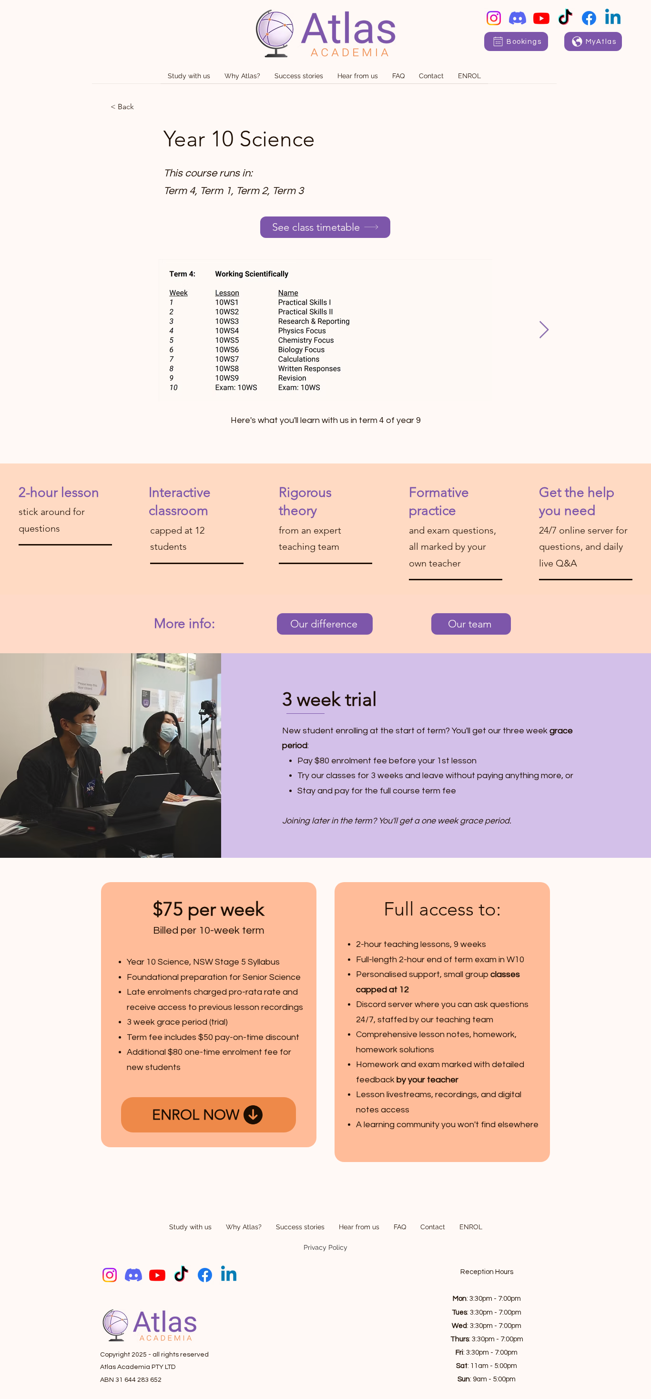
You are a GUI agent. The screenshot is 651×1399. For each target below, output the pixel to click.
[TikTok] (565, 18)
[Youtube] (541, 18)
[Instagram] (493, 18)
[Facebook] (589, 18)
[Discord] (517, 18)
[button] (189, 79)
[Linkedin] (612, 18)
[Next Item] (544, 330)
